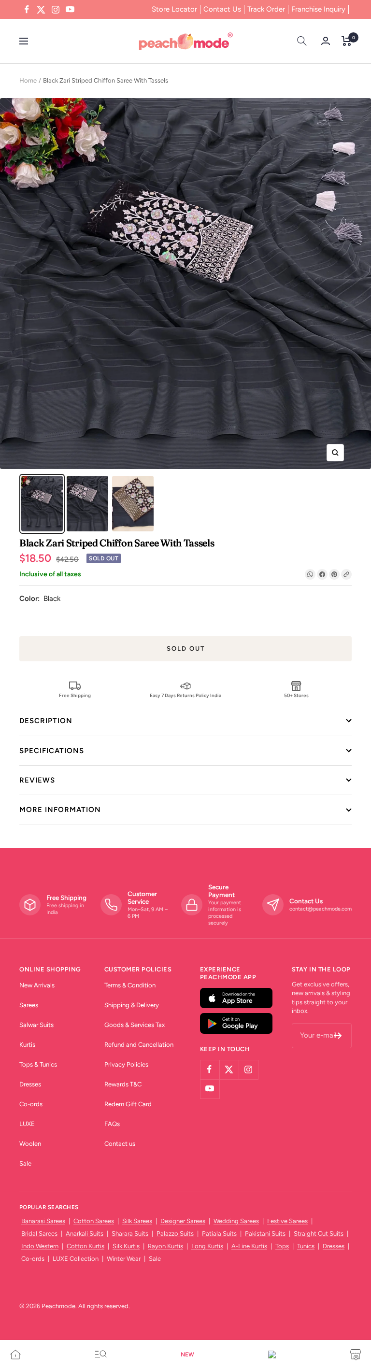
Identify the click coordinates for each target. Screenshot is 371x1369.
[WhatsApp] (310, 574)
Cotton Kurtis (85, 1246)
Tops (282, 1246)
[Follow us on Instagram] (55, 9)
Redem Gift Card (128, 1104)
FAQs (112, 1123)
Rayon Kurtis (165, 1246)
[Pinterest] (334, 574)
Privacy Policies (126, 1064)
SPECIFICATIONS (51, 750)
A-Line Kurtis (249, 1246)
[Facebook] (322, 574)
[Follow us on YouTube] (70, 9)
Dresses (30, 1084)
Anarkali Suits (84, 1233)
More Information (60, 809)
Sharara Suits (130, 1233)
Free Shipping (75, 695)
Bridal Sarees (39, 1233)
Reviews (37, 780)
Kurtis (27, 1044)
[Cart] (347, 41)
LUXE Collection (76, 1258)
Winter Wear (124, 1258)
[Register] (338, 1035)
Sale (25, 1163)
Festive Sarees (287, 1221)
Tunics (305, 1246)
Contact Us (222, 9)
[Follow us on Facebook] (26, 9)
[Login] (325, 41)
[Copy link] (346, 574)
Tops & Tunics (38, 1064)
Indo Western (39, 1246)
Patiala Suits (219, 1233)
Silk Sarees (137, 1221)
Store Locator (174, 9)
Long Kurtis (207, 1246)
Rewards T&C (123, 1084)
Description (45, 720)
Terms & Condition (130, 985)
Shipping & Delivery (131, 1005)
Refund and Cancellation (138, 1044)
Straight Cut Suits (318, 1233)
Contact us (119, 1143)
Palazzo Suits (175, 1233)
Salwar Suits (36, 1024)
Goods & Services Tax (134, 1024)
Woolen (30, 1143)
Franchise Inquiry (318, 9)
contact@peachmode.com (320, 909)
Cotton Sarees (93, 1221)
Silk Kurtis (126, 1246)
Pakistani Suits (265, 1233)
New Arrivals (37, 985)
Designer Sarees (182, 1221)
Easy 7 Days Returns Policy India (185, 695)
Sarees (28, 1005)
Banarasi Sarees (43, 1221)
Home (28, 80)
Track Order (266, 9)
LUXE (27, 1123)
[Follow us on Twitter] (41, 9)
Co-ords (31, 1104)
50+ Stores (296, 695)
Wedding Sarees (236, 1221)
